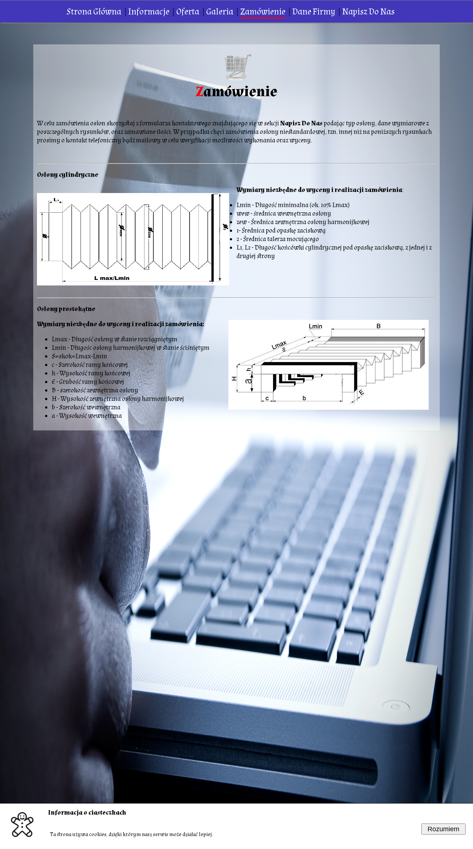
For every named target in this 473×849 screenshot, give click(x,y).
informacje (148, 11)
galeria (219, 11)
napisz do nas (368, 11)
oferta (187, 11)
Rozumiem (443, 829)
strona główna (94, 11)
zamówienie (262, 11)
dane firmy (313, 11)
